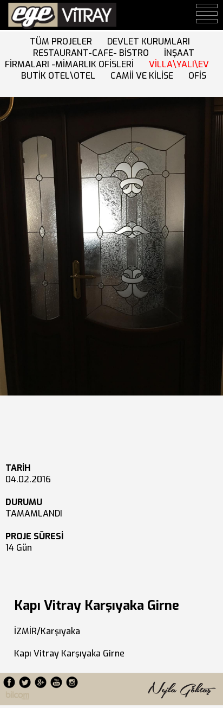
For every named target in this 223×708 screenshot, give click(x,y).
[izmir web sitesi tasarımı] (17, 697)
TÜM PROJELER (63, 41)
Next (12, 250)
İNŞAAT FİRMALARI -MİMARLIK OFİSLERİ (99, 58)
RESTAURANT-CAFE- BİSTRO (93, 53)
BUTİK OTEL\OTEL (60, 75)
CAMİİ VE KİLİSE (144, 75)
